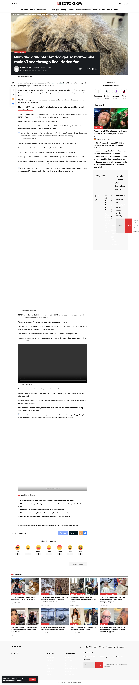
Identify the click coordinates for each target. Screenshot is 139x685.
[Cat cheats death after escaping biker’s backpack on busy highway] (25, 586)
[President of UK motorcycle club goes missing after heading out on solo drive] (111, 118)
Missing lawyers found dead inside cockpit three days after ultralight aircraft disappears (112, 629)
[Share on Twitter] (89, 68)
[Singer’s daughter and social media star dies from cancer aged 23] (84, 616)
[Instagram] (17, 3)
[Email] (92, 68)
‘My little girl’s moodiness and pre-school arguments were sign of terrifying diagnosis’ (112, 599)
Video (77, 525)
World (117, 183)
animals (38, 525)
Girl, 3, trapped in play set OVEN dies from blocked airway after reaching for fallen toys (109, 145)
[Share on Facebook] (86, 68)
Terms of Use (19, 680)
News (16, 52)
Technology (120, 186)
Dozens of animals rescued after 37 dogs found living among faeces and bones (83, 599)
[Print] (95, 68)
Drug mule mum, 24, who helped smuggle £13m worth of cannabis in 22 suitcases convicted (110, 164)
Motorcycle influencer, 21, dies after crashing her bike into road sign (44, 513)
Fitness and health (109, 594)
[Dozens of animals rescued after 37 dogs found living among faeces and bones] (84, 586)
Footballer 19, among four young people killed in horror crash (42, 509)
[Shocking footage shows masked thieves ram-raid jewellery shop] (55, 616)
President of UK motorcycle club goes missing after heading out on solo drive (110, 133)
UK (74, 525)
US (13, 624)
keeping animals (58, 83)
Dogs (43, 525)
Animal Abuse (30, 525)
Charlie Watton (101, 139)
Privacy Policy (7, 680)
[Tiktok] (124, 93)
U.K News (98, 127)
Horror (59, 525)
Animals (22, 52)
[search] (117, 4)
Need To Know (69, 3)
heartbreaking (51, 525)
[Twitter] (14, 3)
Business (118, 189)
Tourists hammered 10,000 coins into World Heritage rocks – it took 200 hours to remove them (54, 599)
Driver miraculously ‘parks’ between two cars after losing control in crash (47, 501)
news (63, 525)
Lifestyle (119, 176)
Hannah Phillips (25, 68)
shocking (69, 525)
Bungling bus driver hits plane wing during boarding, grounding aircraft (45, 516)
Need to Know (50, 128)
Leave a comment (79, 564)
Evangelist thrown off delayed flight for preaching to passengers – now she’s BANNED (24, 629)
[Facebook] (12, 3)
